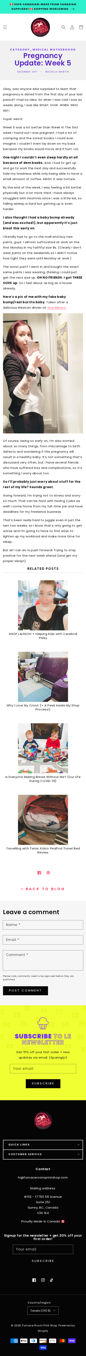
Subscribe (43, 1083)
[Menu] (5, 27)
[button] (63, 27)
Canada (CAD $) (41, 1310)
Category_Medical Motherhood (43, 49)
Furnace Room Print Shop (39, 1325)
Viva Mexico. (56, 307)
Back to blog (45, 889)
